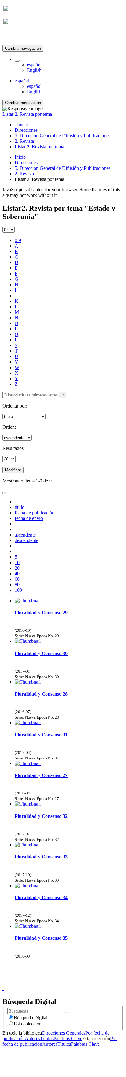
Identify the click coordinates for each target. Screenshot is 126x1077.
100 (18, 590)
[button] (17, 61)
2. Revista (24, 173)
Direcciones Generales (63, 1033)
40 (17, 573)
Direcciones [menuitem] (26, 130)
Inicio (20, 157)
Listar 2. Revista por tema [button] (27, 114)
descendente (26, 540)
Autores (32, 1038)
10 (17, 562)
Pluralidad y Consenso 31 (41, 734)
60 (17, 579)
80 (17, 584)
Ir (62, 395)
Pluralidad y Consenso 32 (41, 816)
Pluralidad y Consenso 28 (41, 694)
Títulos (47, 1038)
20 (17, 568)
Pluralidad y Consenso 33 (41, 856)
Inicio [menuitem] (21, 124)
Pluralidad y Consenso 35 (41, 938)
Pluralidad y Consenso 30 (41, 653)
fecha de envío (29, 518)
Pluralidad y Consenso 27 (41, 775)
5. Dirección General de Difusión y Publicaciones (62, 168)
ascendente (25, 534)
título (19, 507)
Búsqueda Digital (30, 1017)
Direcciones (26, 162)
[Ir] (66, 1012)
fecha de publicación (34, 512)
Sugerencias (73, 982)
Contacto (49, 982)
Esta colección (28, 1023)
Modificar (13, 470)
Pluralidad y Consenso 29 (41, 612)
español (34, 64)
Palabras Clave (68, 1038)
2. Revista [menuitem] (24, 141)
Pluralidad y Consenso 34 (41, 897)
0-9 (18, 240)
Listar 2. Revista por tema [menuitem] (39, 146)
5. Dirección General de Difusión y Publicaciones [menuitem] (62, 135)
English (34, 70)
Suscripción (14, 36)
